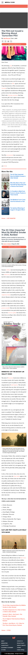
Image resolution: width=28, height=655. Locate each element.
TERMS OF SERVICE (21, 645)
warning (4, 88)
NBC (13, 83)
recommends (9, 155)
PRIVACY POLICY (20, 643)
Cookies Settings (20, 649)
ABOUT (2, 641)
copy (11, 65)
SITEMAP (19, 647)
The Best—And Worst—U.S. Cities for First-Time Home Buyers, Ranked (13, 624)
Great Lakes (17, 476)
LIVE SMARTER (11, 218)
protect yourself (5, 308)
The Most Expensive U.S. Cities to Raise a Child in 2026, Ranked (14, 611)
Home (3, 218)
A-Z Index (3, 649)
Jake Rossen (6, 38)
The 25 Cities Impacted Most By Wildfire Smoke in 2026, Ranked (14, 606)
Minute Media (11, 653)
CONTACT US (20, 641)
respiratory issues (6, 295)
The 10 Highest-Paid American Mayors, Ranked (14, 620)
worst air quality (12, 312)
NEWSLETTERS (4, 643)
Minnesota (10, 378)
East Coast (23, 558)
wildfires (8, 270)
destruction (7, 274)
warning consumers (13, 95)
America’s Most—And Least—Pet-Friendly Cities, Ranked (12, 615)
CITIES (9, 630)
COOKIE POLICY (4, 645)
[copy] (11, 41)
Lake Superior (14, 385)
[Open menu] (2, 2)
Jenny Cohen (7, 244)
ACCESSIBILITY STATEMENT (7, 647)
